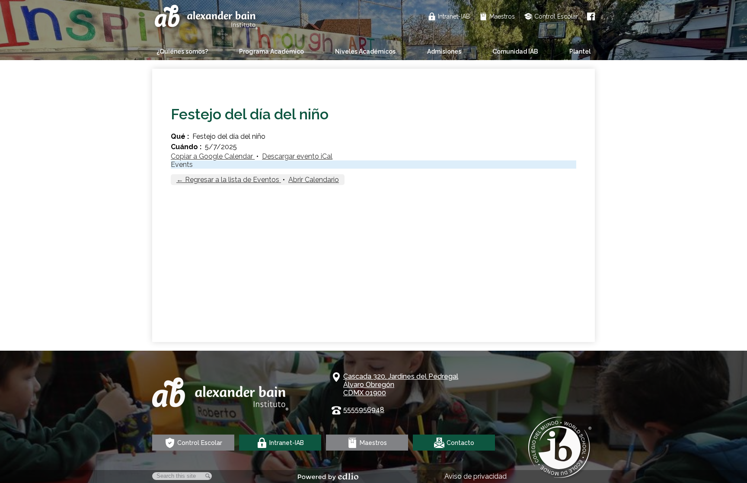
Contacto (460, 442)
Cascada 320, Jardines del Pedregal (400, 384)
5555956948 (363, 410)
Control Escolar (556, 16)
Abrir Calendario (313, 180)
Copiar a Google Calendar (213, 156)
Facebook (591, 16)
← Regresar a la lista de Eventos (228, 180)
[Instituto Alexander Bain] (207, 18)
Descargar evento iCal (297, 156)
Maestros (502, 16)
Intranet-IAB (454, 16)
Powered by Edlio (328, 476)
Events (182, 164)
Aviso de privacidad (475, 476)
